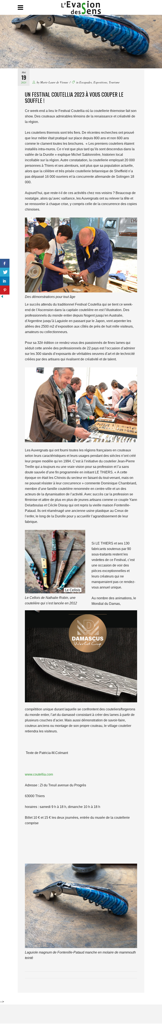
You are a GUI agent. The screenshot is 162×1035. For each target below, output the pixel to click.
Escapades (85, 82)
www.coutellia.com (39, 774)
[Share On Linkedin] (4, 281)
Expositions (100, 82)
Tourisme (114, 82)
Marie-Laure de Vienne (54, 82)
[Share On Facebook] (4, 263)
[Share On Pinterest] (4, 290)
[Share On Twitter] (4, 272)
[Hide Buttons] (2, 297)
